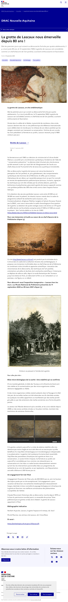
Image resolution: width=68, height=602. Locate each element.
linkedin (56, 557)
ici (24, 219)
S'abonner (6, 560)
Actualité (4, 60)
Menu (65, 2)
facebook (61, 557)
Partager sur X (13, 537)
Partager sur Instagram (22, 537)
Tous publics (36, 60)
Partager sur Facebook (8, 537)
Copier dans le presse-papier (27, 537)
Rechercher (61, 2)
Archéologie (27, 60)
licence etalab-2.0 (35, 600)
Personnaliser (20, 594)
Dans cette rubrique (8, 30)
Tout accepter (47, 594)
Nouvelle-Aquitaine (15, 60)
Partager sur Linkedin (17, 537)
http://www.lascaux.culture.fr (23, 259)
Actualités (18, 11)
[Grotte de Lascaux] (11, 150)
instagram (52, 561)
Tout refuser (33, 594)
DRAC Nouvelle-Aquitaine (7, 11)
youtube (56, 561)
